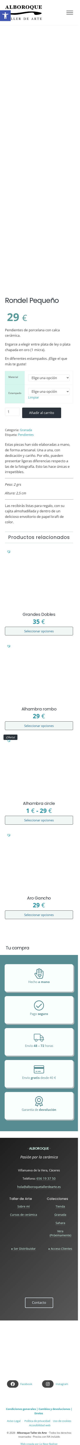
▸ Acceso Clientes (60, 1249)
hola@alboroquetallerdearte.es (39, 1187)
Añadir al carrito (41, 412)
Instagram (62, 1384)
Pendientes (26, 435)
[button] (7, 289)
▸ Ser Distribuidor (23, 1249)
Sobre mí (23, 1206)
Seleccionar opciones (39, 631)
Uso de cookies (62, 1421)
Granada (26, 430)
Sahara (60, 1223)
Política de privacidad (37, 1421)
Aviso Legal (14, 1421)
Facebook (26, 1384)
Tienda (60, 1206)
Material (13, 377)
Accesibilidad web (39, 1425)
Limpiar (33, 397)
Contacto (39, 1302)
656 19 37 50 (46, 1178)
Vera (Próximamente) (60, 1233)
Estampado (14, 393)
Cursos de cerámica (23, 1215)
